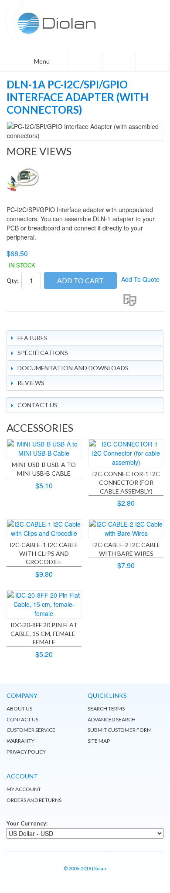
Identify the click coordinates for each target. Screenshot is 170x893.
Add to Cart (80, 280)
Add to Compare (129, 300)
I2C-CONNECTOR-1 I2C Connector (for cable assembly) (126, 482)
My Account (24, 789)
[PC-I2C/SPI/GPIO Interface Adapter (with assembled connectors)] (23, 179)
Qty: (12, 280)
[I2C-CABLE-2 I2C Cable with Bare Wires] (125, 528)
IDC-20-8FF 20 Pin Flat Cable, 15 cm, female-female (44, 633)
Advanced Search (112, 719)
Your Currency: (27, 823)
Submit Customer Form (120, 730)
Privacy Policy (26, 751)
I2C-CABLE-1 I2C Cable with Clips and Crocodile (44, 553)
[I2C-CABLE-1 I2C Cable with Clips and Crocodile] (44, 528)
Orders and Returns (34, 800)
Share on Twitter (32, 321)
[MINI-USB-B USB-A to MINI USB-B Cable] (44, 448)
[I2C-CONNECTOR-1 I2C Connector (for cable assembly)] (125, 453)
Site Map (99, 740)
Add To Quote (140, 279)
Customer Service (31, 730)
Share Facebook (15, 321)
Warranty (20, 740)
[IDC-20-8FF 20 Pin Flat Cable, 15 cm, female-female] (44, 604)
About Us (19, 708)
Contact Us (22, 719)
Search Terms (106, 708)
